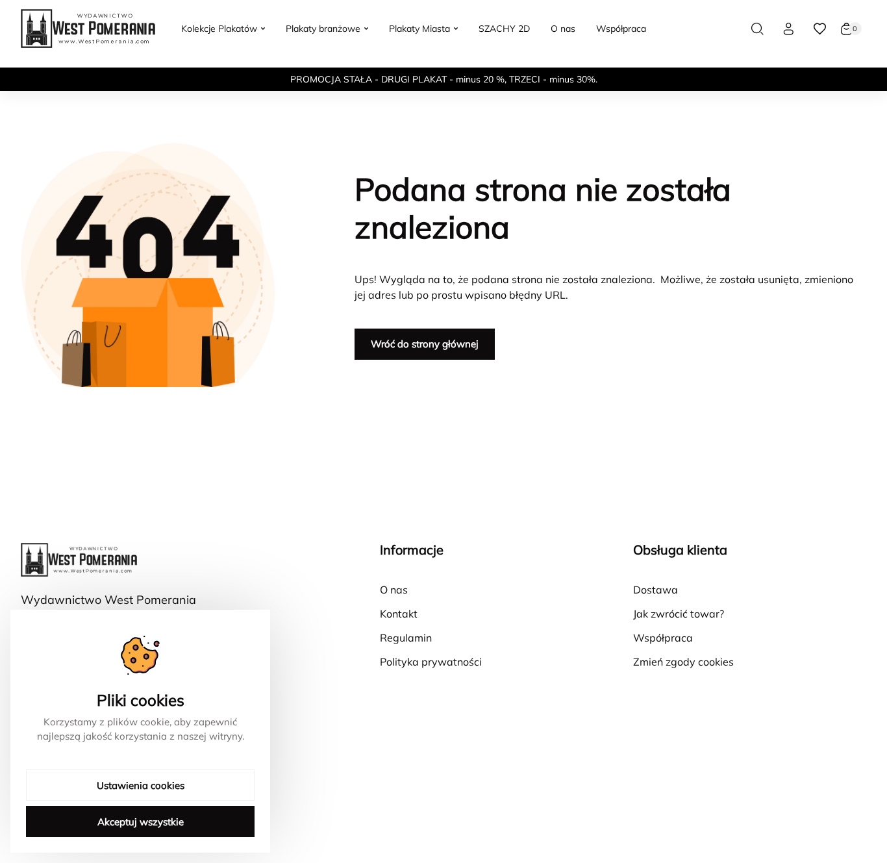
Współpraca (663, 637)
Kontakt (399, 613)
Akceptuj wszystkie (140, 822)
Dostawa (655, 589)
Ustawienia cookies (140, 785)
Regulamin (406, 637)
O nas (394, 589)
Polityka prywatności (431, 661)
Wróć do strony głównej (425, 344)
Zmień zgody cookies (683, 661)
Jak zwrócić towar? (678, 613)
